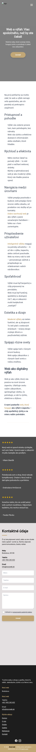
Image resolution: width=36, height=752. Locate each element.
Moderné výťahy (15, 319)
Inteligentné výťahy (16, 244)
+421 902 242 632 (8, 560)
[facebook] (16, 740)
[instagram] (20, 740)
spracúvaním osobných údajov (22, 612)
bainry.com (24, 749)
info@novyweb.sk (8, 567)
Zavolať (18, 55)
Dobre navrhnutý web (17, 214)
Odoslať (18, 618)
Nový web (12, 747)
